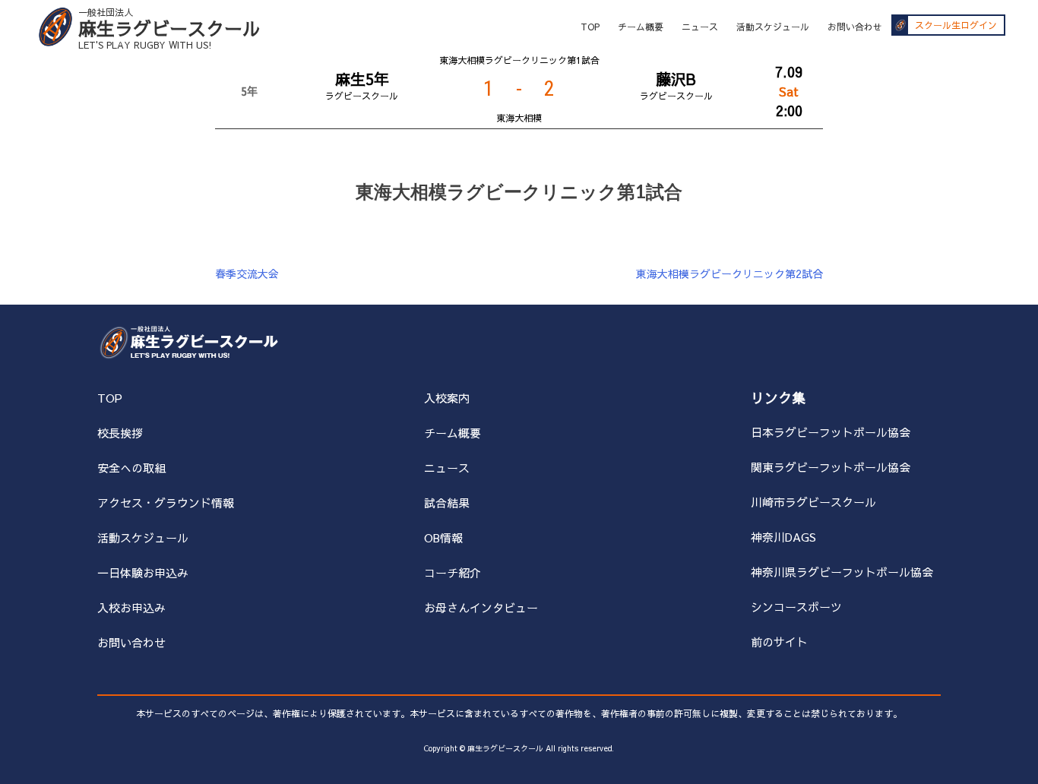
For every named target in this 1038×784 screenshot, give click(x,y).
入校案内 (447, 398)
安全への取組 (131, 468)
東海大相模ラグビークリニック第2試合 (729, 273)
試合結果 (447, 503)
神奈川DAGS (783, 537)
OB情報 (443, 537)
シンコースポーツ (796, 607)
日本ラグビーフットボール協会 (830, 432)
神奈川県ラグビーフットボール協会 (842, 572)
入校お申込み (131, 607)
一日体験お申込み (142, 572)
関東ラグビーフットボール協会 (830, 467)
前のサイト (779, 642)
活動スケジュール (772, 27)
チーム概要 (640, 27)
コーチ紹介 (452, 572)
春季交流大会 (247, 273)
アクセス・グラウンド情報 (165, 503)
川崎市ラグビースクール (813, 502)
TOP (590, 27)
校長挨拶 (120, 433)
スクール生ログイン (956, 25)
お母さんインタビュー (481, 607)
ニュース (700, 27)
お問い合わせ (855, 27)
